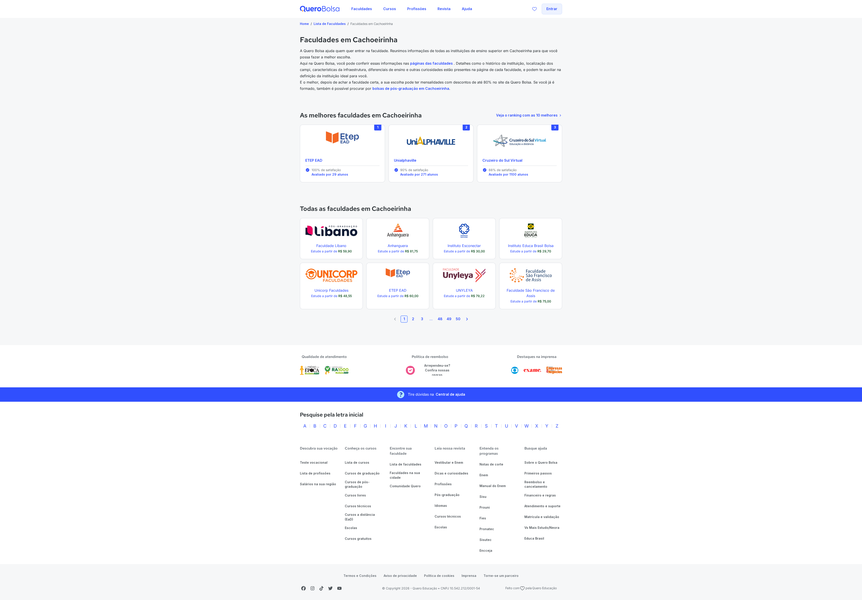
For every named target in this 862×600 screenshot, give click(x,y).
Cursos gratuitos (358, 538)
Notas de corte (491, 464)
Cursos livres (355, 495)
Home (304, 24)
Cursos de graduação (362, 473)
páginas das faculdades (432, 63)
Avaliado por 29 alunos (330, 174)
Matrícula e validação (541, 517)
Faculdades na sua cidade (405, 475)
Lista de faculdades (405, 464)
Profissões (443, 484)
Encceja (485, 550)
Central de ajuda (450, 394)
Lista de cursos (357, 462)
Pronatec (486, 529)
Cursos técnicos (358, 506)
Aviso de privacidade (400, 576)
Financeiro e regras (540, 495)
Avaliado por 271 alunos (419, 174)
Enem (483, 475)
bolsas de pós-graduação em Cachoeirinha (410, 88)
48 (440, 319)
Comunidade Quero (405, 486)
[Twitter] (330, 588)
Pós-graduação (447, 495)
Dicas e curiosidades (451, 473)
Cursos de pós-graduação (357, 484)
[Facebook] (303, 588)
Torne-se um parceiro (501, 576)
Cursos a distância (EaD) (360, 517)
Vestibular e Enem (449, 462)
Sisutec (485, 540)
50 (458, 319)
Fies (482, 518)
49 (449, 319)
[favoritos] (534, 9)
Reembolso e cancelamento (535, 484)
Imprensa (469, 576)
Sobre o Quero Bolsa (540, 462)
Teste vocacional (314, 462)
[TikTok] (321, 588)
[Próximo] (467, 319)
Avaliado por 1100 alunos (508, 174)
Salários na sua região (318, 484)
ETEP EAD (313, 160)
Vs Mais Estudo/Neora (541, 527)
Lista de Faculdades (330, 24)
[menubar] (412, 9)
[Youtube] (339, 588)
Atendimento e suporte (542, 506)
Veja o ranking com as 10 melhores (527, 115)
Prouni (484, 507)
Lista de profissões (315, 473)
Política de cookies (439, 576)
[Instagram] (312, 588)
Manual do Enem (492, 486)
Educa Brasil (534, 538)
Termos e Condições (359, 576)
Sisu (482, 497)
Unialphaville (405, 160)
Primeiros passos (538, 473)
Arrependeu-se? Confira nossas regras (437, 370)
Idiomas (441, 505)
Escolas (351, 528)
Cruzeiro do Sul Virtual (502, 160)
